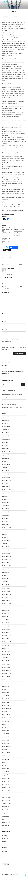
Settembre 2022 (7, 566)
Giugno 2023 (5, 537)
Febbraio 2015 (6, 822)
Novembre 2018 (6, 711)
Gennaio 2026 (6, 439)
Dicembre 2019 (6, 670)
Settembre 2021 (6, 604)
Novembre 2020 (6, 635)
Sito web (4, 330)
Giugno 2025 (5, 461)
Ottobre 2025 (6, 448)
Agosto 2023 (6, 531)
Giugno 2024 (5, 499)
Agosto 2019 (5, 683)
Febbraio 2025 (6, 474)
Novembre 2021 (6, 597)
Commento (5, 292)
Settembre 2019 (6, 680)
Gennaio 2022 (6, 591)
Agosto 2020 (6, 645)
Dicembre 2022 (6, 556)
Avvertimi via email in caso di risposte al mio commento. (13, 340)
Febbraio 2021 (6, 626)
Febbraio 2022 (6, 588)
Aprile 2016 (5, 781)
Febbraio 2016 (6, 787)
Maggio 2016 (5, 778)
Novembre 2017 (6, 749)
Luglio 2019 (5, 686)
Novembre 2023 (6, 521)
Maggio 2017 (5, 768)
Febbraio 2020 (6, 664)
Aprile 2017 (5, 771)
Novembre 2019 (6, 673)
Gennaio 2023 (6, 553)
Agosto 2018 (5, 721)
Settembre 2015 (6, 803)
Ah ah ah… (5, 398)
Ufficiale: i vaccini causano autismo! (12, 407)
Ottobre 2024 (6, 486)
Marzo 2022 (5, 585)
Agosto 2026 (6, 417)
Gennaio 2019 (6, 705)
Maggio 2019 (5, 692)
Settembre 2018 (6, 718)
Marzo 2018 (5, 737)
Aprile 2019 (5, 695)
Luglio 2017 (5, 762)
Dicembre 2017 (6, 746)
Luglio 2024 (5, 496)
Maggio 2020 (6, 654)
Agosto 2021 (5, 607)
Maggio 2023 (6, 540)
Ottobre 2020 (6, 638)
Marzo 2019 (5, 699)
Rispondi (9, 277)
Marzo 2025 (5, 471)
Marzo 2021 (5, 623)
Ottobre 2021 (6, 600)
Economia (5, 838)
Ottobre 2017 (6, 753)
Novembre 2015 (6, 797)
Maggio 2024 (6, 502)
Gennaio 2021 (6, 629)
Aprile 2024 (5, 505)
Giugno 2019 (5, 689)
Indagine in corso (7, 401)
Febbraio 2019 (6, 702)
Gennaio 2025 (6, 477)
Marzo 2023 (5, 547)
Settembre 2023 (7, 528)
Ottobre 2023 (6, 524)
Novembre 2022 (6, 559)
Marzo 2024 (5, 509)
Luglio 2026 (5, 420)
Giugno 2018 (5, 727)
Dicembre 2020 (6, 632)
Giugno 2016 (5, 775)
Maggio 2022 (6, 578)
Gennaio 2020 (6, 667)
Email (4, 322)
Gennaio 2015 (6, 825)
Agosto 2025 (6, 455)
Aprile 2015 (5, 816)
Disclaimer (5, 851)
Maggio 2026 (6, 426)
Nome (4, 314)
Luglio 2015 (5, 806)
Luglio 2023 (5, 534)
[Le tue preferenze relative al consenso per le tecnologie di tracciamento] (25, 875)
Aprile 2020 (5, 657)
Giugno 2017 (5, 765)
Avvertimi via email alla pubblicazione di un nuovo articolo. (14, 348)
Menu (14, 11)
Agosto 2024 (6, 493)
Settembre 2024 (7, 490)
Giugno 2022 (5, 575)
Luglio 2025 (5, 458)
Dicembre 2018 (6, 708)
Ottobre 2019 (6, 677)
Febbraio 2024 (6, 512)
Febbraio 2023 (6, 550)
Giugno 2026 (5, 423)
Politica (4, 841)
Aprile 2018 (5, 734)
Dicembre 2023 (6, 518)
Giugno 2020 (5, 651)
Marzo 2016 (5, 784)
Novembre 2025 (6, 445)
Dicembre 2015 (6, 794)
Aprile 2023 (5, 543)
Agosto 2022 (5, 569)
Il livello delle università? (9, 404)
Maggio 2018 (5, 730)
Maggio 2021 (5, 616)
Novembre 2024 (6, 483)
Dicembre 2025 (6, 442)
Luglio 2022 (5, 572)
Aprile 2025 (5, 467)
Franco (16, 16)
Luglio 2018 (5, 724)
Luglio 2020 (5, 648)
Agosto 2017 (5, 759)
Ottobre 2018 (6, 714)
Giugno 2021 (5, 613)
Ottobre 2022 (6, 562)
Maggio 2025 (6, 464)
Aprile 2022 (5, 581)
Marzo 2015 (5, 819)
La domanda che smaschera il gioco (12, 394)
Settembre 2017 (6, 756)
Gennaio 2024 (6, 515)
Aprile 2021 (5, 619)
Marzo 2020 (5, 661)
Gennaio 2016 (6, 791)
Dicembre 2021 (6, 594)
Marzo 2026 (5, 433)
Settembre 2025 (7, 452)
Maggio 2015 (5, 813)
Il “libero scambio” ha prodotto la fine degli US (7, 229)
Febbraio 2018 (6, 740)
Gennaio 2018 (6, 743)
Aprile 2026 (5, 429)
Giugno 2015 (5, 810)
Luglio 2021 (5, 610)
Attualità (8, 258)
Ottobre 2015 (6, 800)
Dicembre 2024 (6, 480)
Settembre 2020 (7, 642)
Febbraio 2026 (6, 436)
